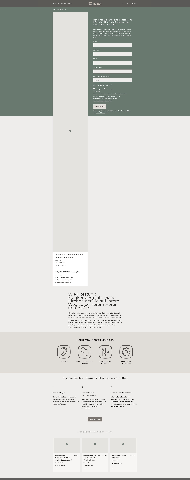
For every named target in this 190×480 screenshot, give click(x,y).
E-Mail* (95, 59)
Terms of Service (100, 113)
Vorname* (96, 41)
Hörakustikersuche (66, 3)
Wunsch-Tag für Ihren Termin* (102, 76)
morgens (99, 89)
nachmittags (110, 89)
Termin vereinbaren (95, 419)
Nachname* (96, 50)
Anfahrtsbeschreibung (60, 265)
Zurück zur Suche (60, 9)
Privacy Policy (126, 111)
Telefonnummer (97, 67)
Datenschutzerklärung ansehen (102, 101)
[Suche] (122, 3)
